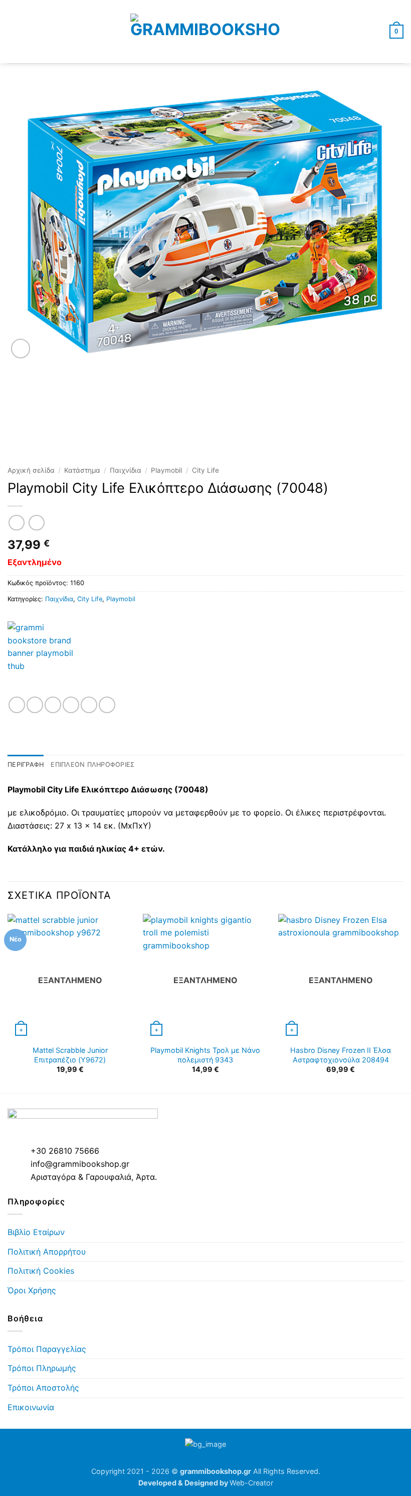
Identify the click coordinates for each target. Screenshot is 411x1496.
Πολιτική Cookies (41, 1271)
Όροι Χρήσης (32, 1290)
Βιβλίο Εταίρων (36, 1232)
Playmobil (166, 470)
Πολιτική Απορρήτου (47, 1252)
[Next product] (16, 522)
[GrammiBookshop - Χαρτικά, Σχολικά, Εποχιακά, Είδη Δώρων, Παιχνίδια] (205, 32)
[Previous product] (36, 522)
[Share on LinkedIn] (107, 705)
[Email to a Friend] (71, 705)
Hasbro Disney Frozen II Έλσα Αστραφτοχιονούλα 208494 (340, 1055)
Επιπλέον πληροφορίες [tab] (92, 764)
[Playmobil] (45, 659)
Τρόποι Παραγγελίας (47, 1349)
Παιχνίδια (125, 470)
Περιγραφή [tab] (26, 764)
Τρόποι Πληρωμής (42, 1368)
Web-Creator (251, 1482)
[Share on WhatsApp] (17, 705)
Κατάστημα (82, 470)
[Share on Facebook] (35, 705)
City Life (205, 470)
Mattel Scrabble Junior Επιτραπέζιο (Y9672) (70, 1055)
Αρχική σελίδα (31, 470)
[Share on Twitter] (53, 705)
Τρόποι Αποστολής (43, 1388)
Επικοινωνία (31, 1407)
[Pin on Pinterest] (89, 705)
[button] (14, 31)
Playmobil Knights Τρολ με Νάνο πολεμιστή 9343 (205, 1055)
